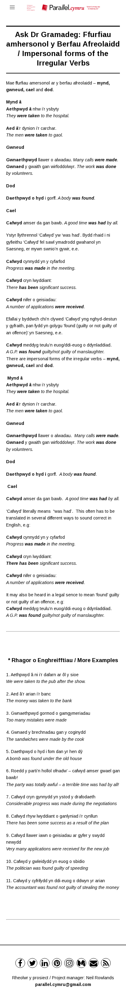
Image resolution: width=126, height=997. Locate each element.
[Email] (93, 963)
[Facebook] (20, 963)
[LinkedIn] (45, 963)
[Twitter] (32, 963)
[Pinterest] (57, 963)
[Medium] (81, 963)
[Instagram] (69, 963)
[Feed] (106, 963)
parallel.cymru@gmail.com (63, 984)
